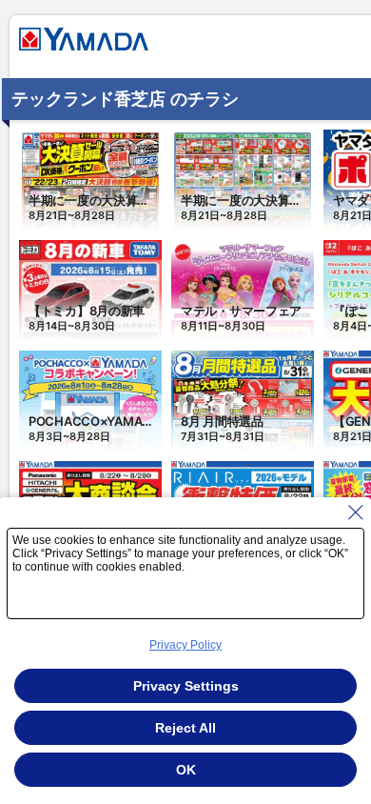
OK (186, 769)
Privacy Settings (186, 685)
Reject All (185, 727)
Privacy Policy (185, 645)
